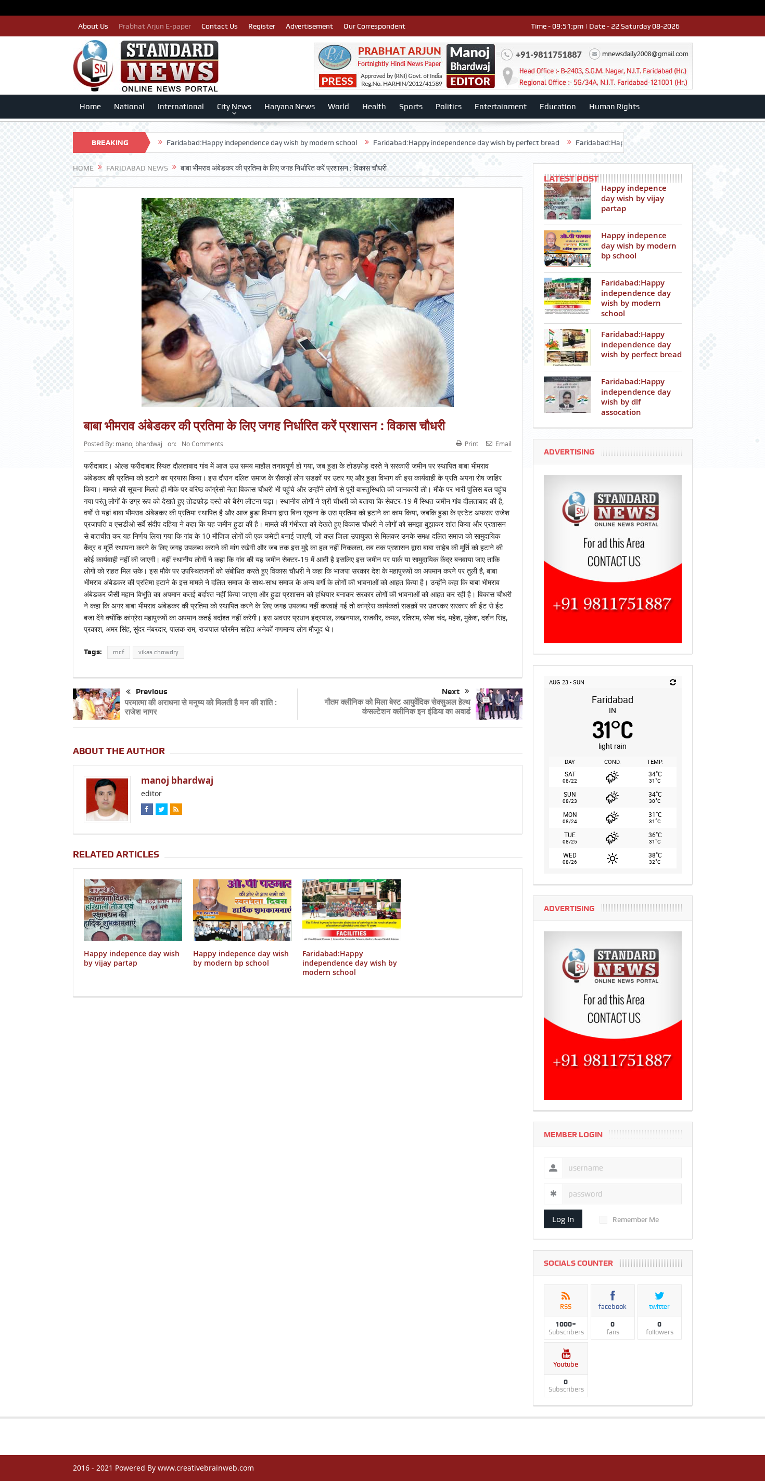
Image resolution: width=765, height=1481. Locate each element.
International (181, 106)
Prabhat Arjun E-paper (155, 26)
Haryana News (289, 106)
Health (374, 106)
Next (451, 691)
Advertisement (309, 26)
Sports (411, 106)
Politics (449, 106)
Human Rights (614, 106)
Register (261, 26)
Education (558, 106)
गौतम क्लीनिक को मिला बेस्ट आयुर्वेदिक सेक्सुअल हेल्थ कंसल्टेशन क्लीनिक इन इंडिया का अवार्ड (397, 706)
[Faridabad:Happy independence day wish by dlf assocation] (567, 394)
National (129, 106)
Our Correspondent (374, 26)
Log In (563, 1219)
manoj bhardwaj (139, 443)
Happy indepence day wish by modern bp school (241, 958)
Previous (152, 691)
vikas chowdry (158, 652)
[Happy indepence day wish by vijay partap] (567, 201)
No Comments (202, 443)
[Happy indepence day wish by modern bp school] (567, 248)
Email (503, 443)
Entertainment (501, 106)
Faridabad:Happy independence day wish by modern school (196, 142)
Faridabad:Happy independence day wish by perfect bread (401, 142)
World (338, 106)
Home (90, 106)
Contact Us (219, 26)
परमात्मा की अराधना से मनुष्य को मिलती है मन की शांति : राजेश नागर (201, 707)
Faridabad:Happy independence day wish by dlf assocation (604, 142)
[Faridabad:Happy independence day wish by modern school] (567, 296)
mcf (118, 652)
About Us (93, 26)
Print (471, 443)
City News (234, 106)
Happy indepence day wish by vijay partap (132, 958)
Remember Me (636, 1219)
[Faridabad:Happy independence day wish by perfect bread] (567, 347)
